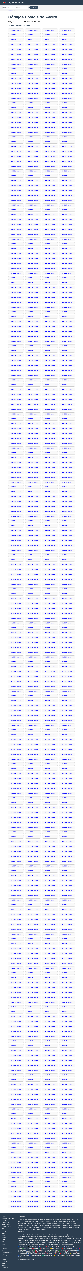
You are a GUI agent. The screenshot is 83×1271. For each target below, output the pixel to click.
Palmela (47, 1244)
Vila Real (4, 1261)
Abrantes (59, 1225)
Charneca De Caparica (70, 1223)
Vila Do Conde (77, 1238)
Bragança (4, 1269)
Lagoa (38, 1229)
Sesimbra (34, 1244)
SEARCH (34, 7)
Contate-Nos (5, 1222)
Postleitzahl (33, 1247)
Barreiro (26, 1227)
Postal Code (51, 1247)
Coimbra (4, 1248)
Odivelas (54, 1223)
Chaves (43, 1223)
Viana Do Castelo (7, 1252)
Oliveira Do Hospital (67, 1244)
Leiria (3, 1244)
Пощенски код (48, 1255)
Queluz (34, 1223)
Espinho (65, 1221)
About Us (4, 1221)
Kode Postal (23, 1247)
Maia (34, 1219)
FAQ (3, 1228)
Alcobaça (78, 1242)
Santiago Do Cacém (53, 1242)
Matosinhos (72, 1221)
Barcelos (25, 1240)
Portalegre (5, 1267)
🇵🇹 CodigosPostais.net (13, 2)
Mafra (61, 1242)
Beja (3, 1254)
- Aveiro (16, 30)
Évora (3, 1258)
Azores (4, 1259)
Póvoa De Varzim (57, 1221)
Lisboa (4, 1233)
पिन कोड (63, 1250)
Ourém (60, 1227)
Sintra (24, 1235)
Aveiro (3, 1241)
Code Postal (21, 1250)
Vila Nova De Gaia (42, 1219)
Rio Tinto (41, 1225)
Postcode (42, 1247)
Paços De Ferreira (69, 1242)
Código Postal (45, 1248)
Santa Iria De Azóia (41, 1227)
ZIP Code (43, 1253)
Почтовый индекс (36, 1255)
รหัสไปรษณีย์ (45, 1250)
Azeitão (49, 1223)
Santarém (4, 1243)
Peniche (65, 1227)
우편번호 (31, 1252)
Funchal (63, 1219)
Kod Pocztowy (51, 1252)
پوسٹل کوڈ (55, 1250)
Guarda (4, 1265)
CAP (37, 1250)
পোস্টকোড (68, 1255)
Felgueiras (22, 1244)
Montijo (47, 1225)
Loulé (58, 1244)
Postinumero (70, 1252)
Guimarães (47, 1221)
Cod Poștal (61, 1252)
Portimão (32, 1227)
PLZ (58, 1253)
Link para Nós (6, 1224)
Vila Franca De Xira (56, 1240)
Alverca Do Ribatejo (29, 1229)
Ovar (70, 1227)
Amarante (41, 1244)
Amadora (51, 1219)
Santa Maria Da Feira (24, 1236)
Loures (57, 1235)
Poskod (36, 1248)
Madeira (4, 1263)
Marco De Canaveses (65, 1238)
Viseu (3, 1246)
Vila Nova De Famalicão (25, 1225)
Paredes (31, 1240)
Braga (3, 1239)
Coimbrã (29, 1219)
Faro (3, 1250)
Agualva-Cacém (22, 1223)
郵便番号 (51, 1253)
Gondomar (39, 1236)
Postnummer (59, 1255)
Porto (3, 1235)
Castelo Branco (6, 1256)
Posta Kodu (40, 1252)
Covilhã (61, 1223)
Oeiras (55, 1227)
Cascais (20, 1227)
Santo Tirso (33, 1238)
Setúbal (4, 1237)
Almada (31, 1221)
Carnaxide (44, 1229)
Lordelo (35, 1225)
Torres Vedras (45, 1240)
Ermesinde (76, 1227)
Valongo (20, 1229)
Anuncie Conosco (7, 1226)
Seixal (33, 1236)
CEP (76, 1248)
